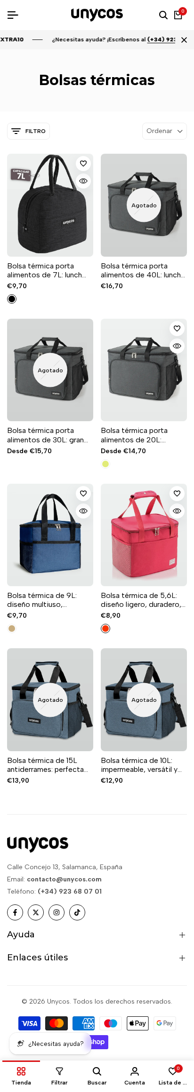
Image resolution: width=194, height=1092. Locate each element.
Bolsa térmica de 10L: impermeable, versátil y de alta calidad (139, 765)
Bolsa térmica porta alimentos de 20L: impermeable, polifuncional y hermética (143, 435)
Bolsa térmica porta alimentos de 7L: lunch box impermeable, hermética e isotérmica (46, 270)
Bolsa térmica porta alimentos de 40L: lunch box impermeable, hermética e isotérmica (141, 270)
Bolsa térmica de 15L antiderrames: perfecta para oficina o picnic (45, 765)
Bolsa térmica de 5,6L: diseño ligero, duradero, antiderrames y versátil (141, 600)
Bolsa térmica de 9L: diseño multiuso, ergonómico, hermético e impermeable (50, 600)
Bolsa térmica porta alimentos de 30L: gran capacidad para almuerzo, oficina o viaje (49, 435)
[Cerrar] (182, 40)
